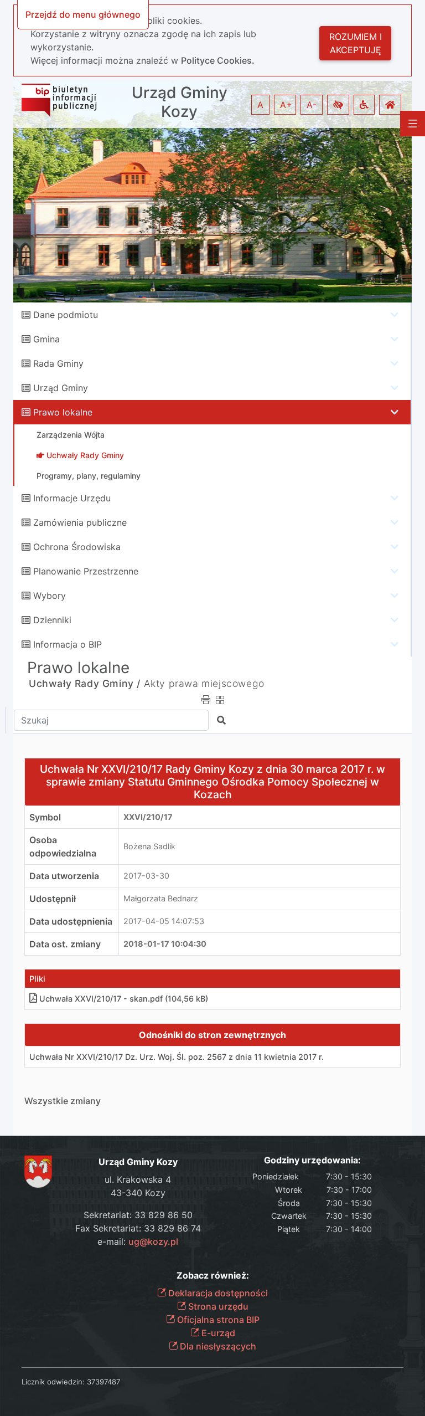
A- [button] (312, 104)
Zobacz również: (213, 1275)
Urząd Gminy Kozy (179, 102)
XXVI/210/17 (148, 817)
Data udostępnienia (70, 921)
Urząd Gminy (60, 387)
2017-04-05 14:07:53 (163, 921)
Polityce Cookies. (218, 60)
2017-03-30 (146, 875)
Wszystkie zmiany (62, 1100)
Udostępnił (52, 898)
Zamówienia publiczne (80, 522)
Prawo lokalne (62, 412)
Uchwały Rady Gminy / (85, 683)
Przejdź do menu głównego (83, 14)
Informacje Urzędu (72, 498)
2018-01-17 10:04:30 (164, 943)
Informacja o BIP (67, 644)
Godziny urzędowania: (312, 1160)
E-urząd (217, 1332)
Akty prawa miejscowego (204, 683)
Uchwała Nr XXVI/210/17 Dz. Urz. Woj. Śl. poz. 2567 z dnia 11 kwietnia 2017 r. (176, 1056)
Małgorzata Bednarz (160, 898)
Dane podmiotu (65, 314)
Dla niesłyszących (217, 1346)
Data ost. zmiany (65, 944)
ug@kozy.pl (153, 1241)
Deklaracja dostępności (217, 1293)
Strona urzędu (217, 1306)
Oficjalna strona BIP (217, 1319)
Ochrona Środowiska (77, 546)
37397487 (103, 1381)
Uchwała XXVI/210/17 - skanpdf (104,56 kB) (123, 998)
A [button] (260, 104)
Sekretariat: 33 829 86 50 (138, 1214)
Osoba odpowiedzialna (62, 846)
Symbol (45, 817)
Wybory (49, 595)
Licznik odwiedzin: (53, 1381)
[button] (338, 105)
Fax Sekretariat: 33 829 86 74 (138, 1228)
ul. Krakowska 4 (138, 1179)
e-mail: (137, 1241)
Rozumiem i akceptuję (355, 43)
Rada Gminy (58, 363)
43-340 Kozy (138, 1192)
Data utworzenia (64, 875)
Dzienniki (52, 619)
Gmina (46, 339)
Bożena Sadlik (149, 846)
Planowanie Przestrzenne (85, 571)
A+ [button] (286, 104)
